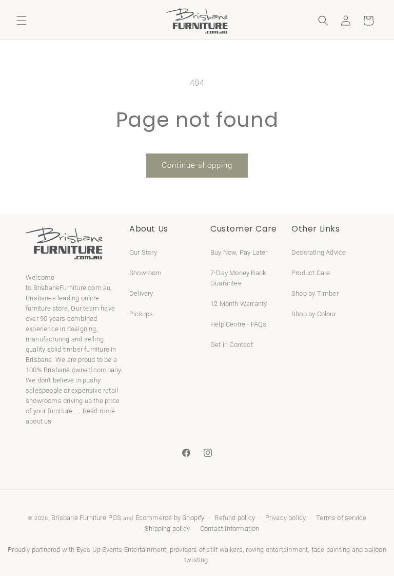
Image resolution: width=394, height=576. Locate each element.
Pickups (141, 314)
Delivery (141, 293)
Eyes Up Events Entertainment (121, 549)
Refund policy (234, 518)
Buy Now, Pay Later (239, 252)
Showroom (145, 273)
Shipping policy (167, 528)
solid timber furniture (78, 349)
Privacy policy (285, 518)
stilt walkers (224, 549)
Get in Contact (231, 345)
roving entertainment (277, 549)
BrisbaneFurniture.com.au (72, 288)
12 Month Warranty (238, 304)
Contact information (230, 528)
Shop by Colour (313, 314)
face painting (330, 549)
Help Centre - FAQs (238, 324)
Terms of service (341, 518)
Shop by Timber (315, 293)
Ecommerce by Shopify (170, 518)
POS (115, 518)
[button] (21, 20)
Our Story (143, 252)
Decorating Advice (318, 252)
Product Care (310, 273)
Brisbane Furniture (78, 518)
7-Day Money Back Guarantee (238, 278)
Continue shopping (197, 165)
